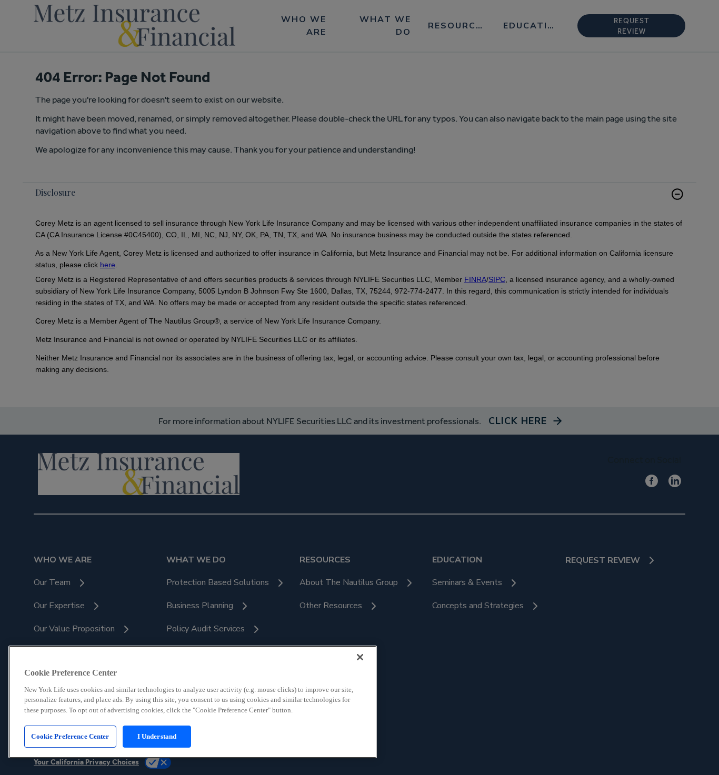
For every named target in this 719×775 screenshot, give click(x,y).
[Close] (360, 657)
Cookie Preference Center (70, 736)
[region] (192, 702)
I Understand (157, 736)
